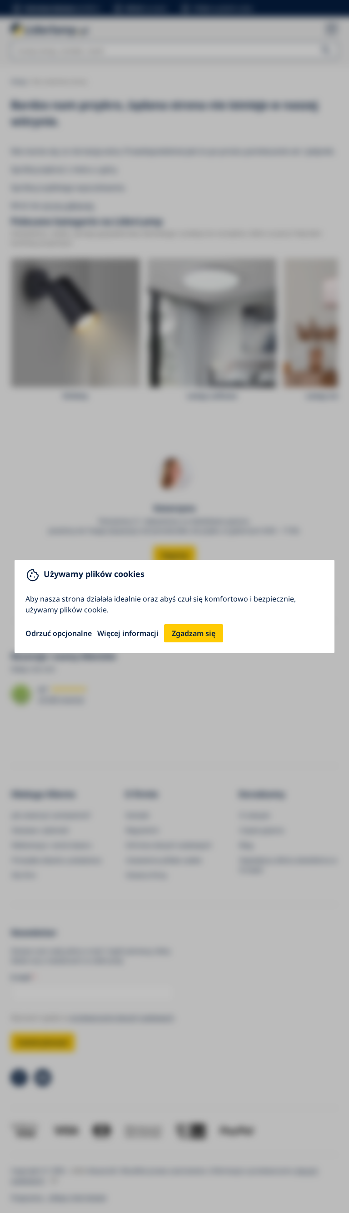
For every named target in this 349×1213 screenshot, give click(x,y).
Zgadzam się (193, 633)
